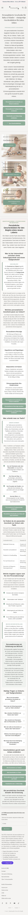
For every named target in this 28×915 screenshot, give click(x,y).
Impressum (4, 887)
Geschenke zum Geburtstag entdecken (14, 117)
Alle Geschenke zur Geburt (14, 767)
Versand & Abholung (7, 874)
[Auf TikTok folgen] (18, 903)
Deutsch (16, 907)
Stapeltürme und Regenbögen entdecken (14, 411)
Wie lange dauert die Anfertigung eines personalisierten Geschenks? (13, 742)
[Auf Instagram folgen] (6, 903)
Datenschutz (5, 890)
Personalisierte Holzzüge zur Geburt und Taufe (14, 778)
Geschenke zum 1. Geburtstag (14, 783)
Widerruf (4, 895)
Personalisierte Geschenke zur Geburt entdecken (14, 102)
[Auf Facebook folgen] (2, 903)
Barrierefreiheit (5, 876)
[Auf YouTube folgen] (14, 903)
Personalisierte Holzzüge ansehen (14, 406)
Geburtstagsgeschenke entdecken (14, 202)
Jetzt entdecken (9, 145)
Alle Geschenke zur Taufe (14, 772)
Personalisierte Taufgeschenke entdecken (14, 110)
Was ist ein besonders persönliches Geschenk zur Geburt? (12, 699)
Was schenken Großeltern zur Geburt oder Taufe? (13, 713)
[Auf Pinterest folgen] (10, 903)
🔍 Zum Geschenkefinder (14, 123)
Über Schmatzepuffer (7, 879)
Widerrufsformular (6, 898)
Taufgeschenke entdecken (12, 174)
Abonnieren (7, 828)
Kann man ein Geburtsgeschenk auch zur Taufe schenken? (13, 707)
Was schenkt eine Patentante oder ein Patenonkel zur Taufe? (12, 720)
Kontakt (4, 871)
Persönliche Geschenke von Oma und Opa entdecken (14, 514)
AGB (3, 893)
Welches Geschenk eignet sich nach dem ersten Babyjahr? (12, 734)
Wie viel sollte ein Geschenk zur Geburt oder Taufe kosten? (13, 727)
